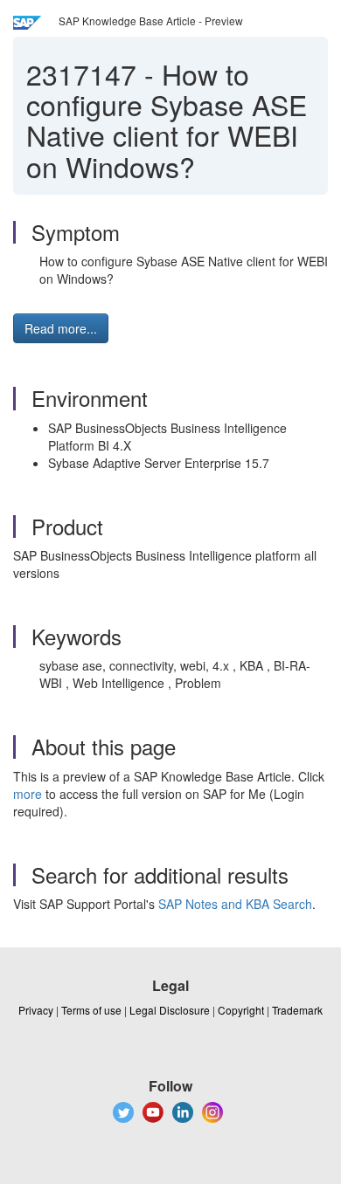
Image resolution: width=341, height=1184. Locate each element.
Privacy (35, 1009)
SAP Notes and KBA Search (235, 903)
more (27, 793)
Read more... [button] (60, 328)
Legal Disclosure (169, 1009)
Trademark (297, 1009)
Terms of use (91, 1009)
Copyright (241, 1009)
